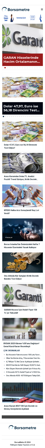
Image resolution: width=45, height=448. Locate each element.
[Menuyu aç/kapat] (42, 9)
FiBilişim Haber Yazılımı (20, 445)
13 (35, 67)
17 (36, 116)
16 (34, 116)
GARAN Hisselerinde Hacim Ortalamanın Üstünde (21, 60)
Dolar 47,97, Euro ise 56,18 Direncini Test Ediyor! (21, 108)
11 (29, 67)
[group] (22, 39)
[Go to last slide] (6, 38)
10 (27, 67)
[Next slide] (39, 38)
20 (42, 116)
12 (32, 67)
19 (40, 116)
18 (38, 116)
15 (39, 67)
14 (37, 67)
